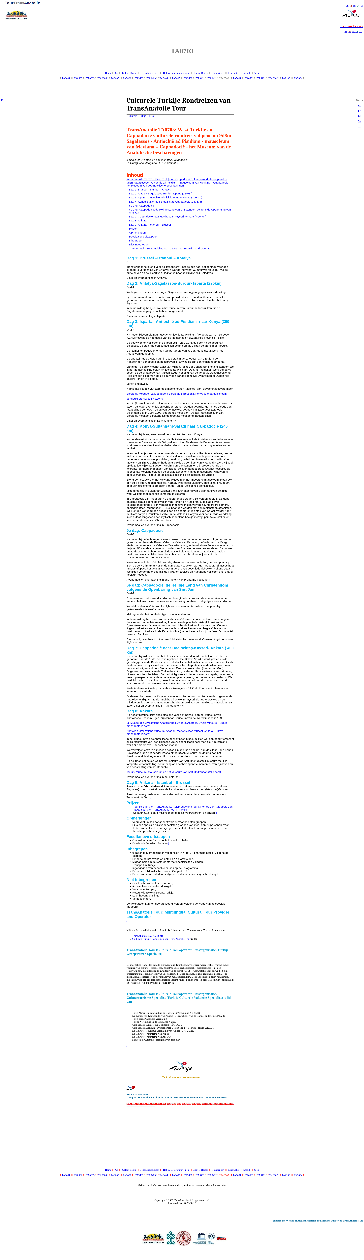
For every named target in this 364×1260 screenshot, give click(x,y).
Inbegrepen (136, 240)
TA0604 (102, 78)
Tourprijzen (218, 73)
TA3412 (212, 78)
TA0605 (115, 78)
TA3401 (127, 78)
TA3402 (139, 78)
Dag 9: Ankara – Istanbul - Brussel (150, 224)
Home (108, 73)
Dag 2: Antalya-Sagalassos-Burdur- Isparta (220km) (160, 193)
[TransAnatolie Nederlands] (354, 31)
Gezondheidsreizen (149, 73)
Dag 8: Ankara (138, 220)
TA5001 (237, 78)
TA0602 (78, 78)
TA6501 (249, 78)
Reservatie (233, 73)
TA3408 (188, 78)
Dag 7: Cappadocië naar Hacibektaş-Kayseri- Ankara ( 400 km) (167, 216)
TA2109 (286, 78)
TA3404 (164, 78)
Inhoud (246, 73)
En (347, 6)
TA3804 (298, 78)
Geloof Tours (129, 73)
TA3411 (200, 78)
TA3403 (151, 78)
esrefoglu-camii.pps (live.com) (145, 398)
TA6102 (273, 78)
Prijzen (133, 228)
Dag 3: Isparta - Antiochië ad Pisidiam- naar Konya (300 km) (165, 197)
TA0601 (66, 78)
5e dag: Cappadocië (141, 205)
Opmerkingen (137, 232)
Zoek (256, 73)
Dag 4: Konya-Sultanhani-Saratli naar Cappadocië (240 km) (165, 201)
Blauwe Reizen (200, 73)
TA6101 (261, 78)
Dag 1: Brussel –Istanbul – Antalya (150, 189)
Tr (361, 6)
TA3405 (176, 78)
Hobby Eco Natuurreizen (176, 73)
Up (116, 73)
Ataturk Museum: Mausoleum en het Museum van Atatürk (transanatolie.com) (174, 771)
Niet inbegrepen (139, 244)
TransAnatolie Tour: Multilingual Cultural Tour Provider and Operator (170, 248)
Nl (354, 6)
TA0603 (90, 78)
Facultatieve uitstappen (143, 236)
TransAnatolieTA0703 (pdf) (147, 935)
